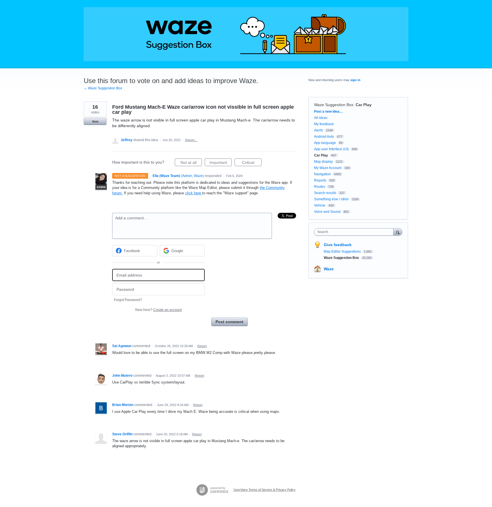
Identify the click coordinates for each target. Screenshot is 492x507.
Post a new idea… (328, 112)
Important (221, 163)
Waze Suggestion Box (333, 104)
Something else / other (331, 199)
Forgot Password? (128, 300)
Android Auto (324, 137)
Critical (252, 163)
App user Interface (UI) (331, 149)
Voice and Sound (327, 212)
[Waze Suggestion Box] (246, 34)
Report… (191, 140)
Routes (319, 187)
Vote (95, 121)
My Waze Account (327, 168)
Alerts (318, 130)
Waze (329, 269)
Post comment (229, 322)
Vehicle (319, 205)
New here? (158, 310)
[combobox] (355, 232)
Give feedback (338, 244)
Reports (320, 180)
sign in (355, 80)
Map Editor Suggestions (343, 251)
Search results (325, 193)
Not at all (191, 163)
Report (202, 346)
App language (325, 143)
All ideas (320, 118)
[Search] (397, 231)
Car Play (364, 104)
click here (193, 193)
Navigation (322, 174)
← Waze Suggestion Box (103, 88)
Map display (323, 162)
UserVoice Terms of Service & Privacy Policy (264, 489)
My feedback (324, 124)
